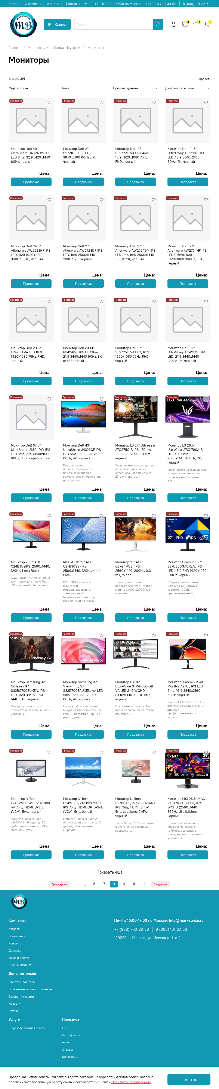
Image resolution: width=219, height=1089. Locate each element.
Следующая (160, 884)
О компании (34, 3)
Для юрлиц (69, 1057)
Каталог (15, 3)
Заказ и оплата (19, 958)
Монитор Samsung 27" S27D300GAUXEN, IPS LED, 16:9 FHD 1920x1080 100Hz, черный (187, 568)
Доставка (73, 3)
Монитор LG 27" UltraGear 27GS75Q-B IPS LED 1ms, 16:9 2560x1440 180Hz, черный (135, 451)
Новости (14, 1003)
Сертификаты (71, 1035)
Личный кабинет (20, 965)
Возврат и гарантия (22, 996)
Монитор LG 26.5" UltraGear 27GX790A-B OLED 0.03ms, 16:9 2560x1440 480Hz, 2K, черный (185, 454)
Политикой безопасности (131, 1082)
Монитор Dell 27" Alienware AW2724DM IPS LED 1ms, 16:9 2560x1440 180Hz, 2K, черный (135, 252)
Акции (66, 1042)
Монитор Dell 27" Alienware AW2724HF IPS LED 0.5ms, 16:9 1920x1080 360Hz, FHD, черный (187, 254)
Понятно (189, 1079)
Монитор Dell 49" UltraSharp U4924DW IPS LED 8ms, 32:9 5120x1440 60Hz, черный (30, 155)
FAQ (65, 1028)
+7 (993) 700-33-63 (161, 3)
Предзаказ (31, 182)
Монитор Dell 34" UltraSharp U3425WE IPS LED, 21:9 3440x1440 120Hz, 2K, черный (186, 354)
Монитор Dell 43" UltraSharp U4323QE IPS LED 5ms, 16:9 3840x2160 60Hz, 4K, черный (83, 451)
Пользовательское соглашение (30, 989)
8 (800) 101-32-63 (196, 3)
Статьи (13, 1011)
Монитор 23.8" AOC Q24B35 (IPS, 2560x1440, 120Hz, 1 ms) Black (30, 566)
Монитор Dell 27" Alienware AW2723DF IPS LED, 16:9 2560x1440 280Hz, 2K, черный (82, 252)
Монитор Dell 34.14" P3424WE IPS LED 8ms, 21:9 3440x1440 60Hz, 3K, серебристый (83, 354)
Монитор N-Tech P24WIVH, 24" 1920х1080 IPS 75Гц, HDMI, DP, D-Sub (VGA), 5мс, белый (83, 805)
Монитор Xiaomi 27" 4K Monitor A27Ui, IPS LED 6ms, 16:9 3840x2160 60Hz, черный (185, 688)
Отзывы (67, 1050)
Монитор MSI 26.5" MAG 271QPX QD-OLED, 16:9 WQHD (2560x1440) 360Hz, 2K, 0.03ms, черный (186, 807)
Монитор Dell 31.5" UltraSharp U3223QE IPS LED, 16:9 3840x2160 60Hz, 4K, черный (186, 155)
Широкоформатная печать (27, 1028)
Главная (14, 47)
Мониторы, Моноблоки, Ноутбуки (54, 47)
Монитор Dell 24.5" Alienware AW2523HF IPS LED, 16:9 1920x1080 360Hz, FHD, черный (30, 252)
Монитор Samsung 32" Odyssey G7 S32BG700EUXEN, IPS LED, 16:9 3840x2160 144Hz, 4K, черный (28, 690)
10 (134, 884)
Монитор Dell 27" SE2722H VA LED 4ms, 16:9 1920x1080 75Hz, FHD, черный (132, 155)
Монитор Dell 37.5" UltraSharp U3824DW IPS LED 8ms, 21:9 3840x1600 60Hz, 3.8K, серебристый (30, 451)
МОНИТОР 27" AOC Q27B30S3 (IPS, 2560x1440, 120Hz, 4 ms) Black (82, 568)
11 (145, 884)
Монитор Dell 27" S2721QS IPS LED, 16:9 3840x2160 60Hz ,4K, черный (80, 155)
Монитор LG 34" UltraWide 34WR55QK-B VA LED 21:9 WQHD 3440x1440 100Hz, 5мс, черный (134, 690)
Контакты (54, 3)
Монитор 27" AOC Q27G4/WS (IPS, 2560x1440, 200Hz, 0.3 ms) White (133, 568)
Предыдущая (59, 884)
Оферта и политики (22, 982)
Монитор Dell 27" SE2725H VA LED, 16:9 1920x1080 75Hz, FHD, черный (132, 354)
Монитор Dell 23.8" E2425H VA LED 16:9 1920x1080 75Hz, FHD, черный (28, 354)
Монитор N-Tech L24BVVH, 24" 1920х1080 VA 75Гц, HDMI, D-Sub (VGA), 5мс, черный (30, 805)
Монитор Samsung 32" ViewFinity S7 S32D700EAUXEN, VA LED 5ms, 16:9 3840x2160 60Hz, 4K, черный (83, 690)
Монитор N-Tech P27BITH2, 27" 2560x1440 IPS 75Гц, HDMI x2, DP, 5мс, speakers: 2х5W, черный (135, 807)
